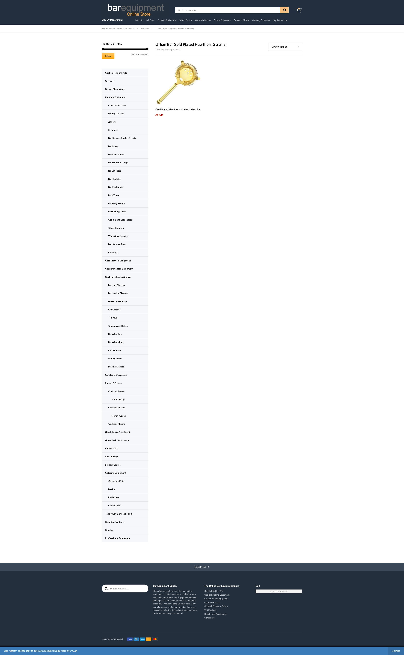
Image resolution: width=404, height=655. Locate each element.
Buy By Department (112, 19)
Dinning (109, 530)
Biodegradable (113, 464)
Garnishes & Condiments (118, 432)
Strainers (113, 130)
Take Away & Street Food (118, 513)
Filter (108, 56)
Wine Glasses (115, 358)
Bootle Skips (111, 456)
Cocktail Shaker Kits (166, 20)
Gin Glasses (114, 309)
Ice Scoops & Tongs (118, 162)
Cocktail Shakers (117, 105)
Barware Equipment (115, 97)
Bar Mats (113, 252)
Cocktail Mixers (116, 423)
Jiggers (112, 121)
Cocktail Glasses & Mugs (118, 277)
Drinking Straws (116, 203)
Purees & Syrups (113, 383)
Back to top (201, 566)
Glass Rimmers (116, 228)
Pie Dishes (113, 497)
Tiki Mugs (113, 317)
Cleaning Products (115, 522)
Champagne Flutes (118, 325)
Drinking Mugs (115, 342)
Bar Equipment (116, 187)
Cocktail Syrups (116, 391)
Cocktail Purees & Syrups (216, 606)
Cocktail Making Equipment (216, 594)
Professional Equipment (117, 538)
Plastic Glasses (116, 366)
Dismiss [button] (396, 650)
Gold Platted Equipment (118, 260)
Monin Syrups (185, 20)
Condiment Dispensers (120, 219)
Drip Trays (113, 195)
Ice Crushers (114, 170)
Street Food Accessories (215, 613)
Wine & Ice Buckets (118, 236)
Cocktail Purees (116, 407)
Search (284, 10)
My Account (279, 20)
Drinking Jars (115, 334)
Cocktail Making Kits (116, 72)
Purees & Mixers (241, 20)
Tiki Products (210, 610)
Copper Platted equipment (216, 598)
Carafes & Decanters (116, 374)
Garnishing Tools (117, 211)
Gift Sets (150, 20)
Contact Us (209, 617)
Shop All (139, 20)
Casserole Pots (116, 481)
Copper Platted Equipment (119, 268)
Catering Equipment (261, 20)
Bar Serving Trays (117, 244)
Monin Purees (118, 415)
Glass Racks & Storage (117, 440)
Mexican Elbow (116, 154)
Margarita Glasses (118, 293)
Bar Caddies (114, 179)
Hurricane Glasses (117, 301)
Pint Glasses (114, 350)
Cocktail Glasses (203, 20)
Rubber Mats (112, 448)
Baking (111, 489)
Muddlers (113, 146)
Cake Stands (115, 505)
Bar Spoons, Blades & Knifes (122, 138)
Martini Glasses (116, 285)
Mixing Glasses (116, 113)
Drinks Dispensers (222, 20)
